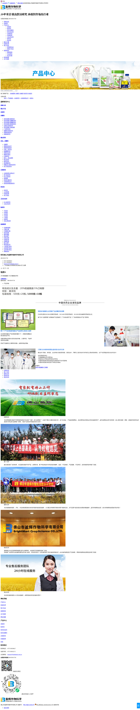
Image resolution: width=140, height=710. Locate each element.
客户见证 (6, 45)
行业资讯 (9, 54)
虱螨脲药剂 (7, 151)
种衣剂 (9, 40)
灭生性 (6, 210)
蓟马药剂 (6, 159)
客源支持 (6, 375)
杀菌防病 (6, 241)
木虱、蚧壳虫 (8, 149)
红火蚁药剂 (7, 202)
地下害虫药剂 (8, 166)
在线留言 (5, 3)
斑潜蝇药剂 (7, 163)
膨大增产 (6, 243)
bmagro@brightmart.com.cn (11, 263)
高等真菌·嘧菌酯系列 (10, 122)
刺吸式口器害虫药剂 (10, 164)
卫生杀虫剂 (10, 37)
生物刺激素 (7, 227)
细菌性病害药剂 (8, 130)
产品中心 (6, 25)
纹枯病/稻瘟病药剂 (9, 183)
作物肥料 (12, 93)
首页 (5, 98)
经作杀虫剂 (10, 32)
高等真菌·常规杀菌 (9, 127)
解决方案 (6, 42)
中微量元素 (7, 231)
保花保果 (6, 232)
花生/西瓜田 (7, 221)
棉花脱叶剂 (7, 244)
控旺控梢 (6, 237)
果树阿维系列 (8, 147)
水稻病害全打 (25, 98)
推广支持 (6, 372)
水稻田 (6, 212)
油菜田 (6, 219)
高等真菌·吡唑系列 (9, 119)
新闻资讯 (6, 50)
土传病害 (6, 192)
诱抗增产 (6, 236)
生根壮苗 (6, 239)
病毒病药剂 (7, 134)
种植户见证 (10, 48)
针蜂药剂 (6, 156)
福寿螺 (6, 178)
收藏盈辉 (12, 3)
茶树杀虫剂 (7, 153)
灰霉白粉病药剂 (8, 125)
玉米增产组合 (8, 249)
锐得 (36, 367)
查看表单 (138, 705)
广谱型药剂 (7, 129)
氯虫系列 (3, 137)
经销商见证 (10, 47)
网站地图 (20, 3)
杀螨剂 (22, 93)
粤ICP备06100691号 (28, 704)
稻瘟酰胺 (41, 367)
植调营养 (3, 224)
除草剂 (9, 28)
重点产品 (3, 108)
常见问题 (9, 55)
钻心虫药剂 (7, 176)
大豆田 (6, 215)
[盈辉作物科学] (11, 10)
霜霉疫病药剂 (8, 132)
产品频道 (10, 98)
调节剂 (9, 38)
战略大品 (3, 105)
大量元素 (6, 229)
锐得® (31, 98)
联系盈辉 (6, 57)
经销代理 (6, 43)
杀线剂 (6, 23)
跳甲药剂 (6, 161)
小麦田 (6, 217)
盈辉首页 (6, 21)
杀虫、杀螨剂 (4, 141)
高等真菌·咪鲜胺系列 (10, 124)
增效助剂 (6, 251)
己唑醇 (46, 367)
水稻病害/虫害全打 (9, 173)
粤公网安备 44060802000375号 (45, 704)
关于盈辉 (6, 59)
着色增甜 (6, 234)
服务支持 (6, 373)
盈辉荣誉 (3, 611)
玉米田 (6, 214)
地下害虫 (6, 195)
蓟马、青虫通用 (8, 158)
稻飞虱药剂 (7, 175)
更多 (2, 641)
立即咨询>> (4, 278)
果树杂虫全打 (8, 146)
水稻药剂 (9, 33)
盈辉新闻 (9, 52)
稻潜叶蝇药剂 (8, 180)
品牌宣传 (6, 370)
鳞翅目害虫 (7, 154)
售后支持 (6, 377)
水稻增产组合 (8, 248)
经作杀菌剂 (10, 30)
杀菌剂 (17, 93)
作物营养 (9, 35)
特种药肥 (6, 193)
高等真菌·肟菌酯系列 (10, 120)
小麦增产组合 (8, 246)
